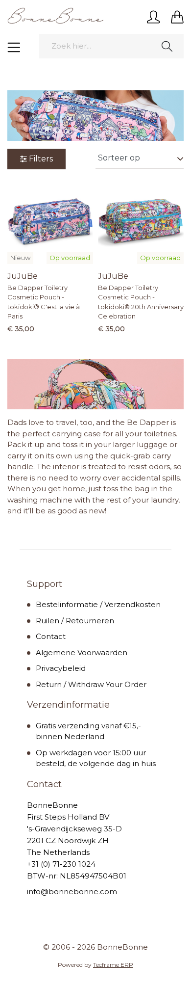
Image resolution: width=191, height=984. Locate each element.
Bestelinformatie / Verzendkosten (98, 604)
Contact (51, 636)
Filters (41, 158)
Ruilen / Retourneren (75, 620)
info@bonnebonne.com (72, 891)
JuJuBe (22, 276)
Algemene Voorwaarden (81, 652)
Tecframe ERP (113, 964)
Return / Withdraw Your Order (91, 684)
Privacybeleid (61, 668)
